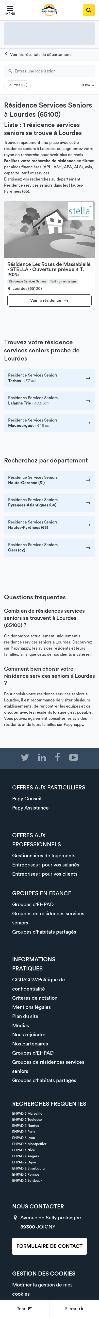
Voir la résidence (46, 300)
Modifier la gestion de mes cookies (42, 1289)
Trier (21, 1309)
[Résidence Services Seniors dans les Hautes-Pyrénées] (37, 54)
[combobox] (55, 71)
